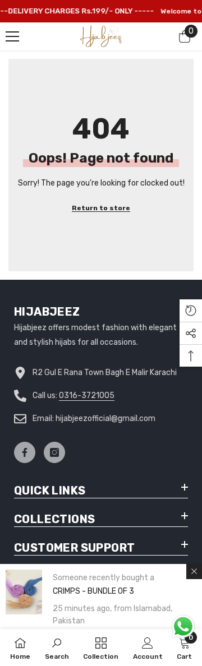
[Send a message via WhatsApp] (183, 626)
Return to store (101, 208)
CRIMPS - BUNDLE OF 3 (93, 591)
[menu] (12, 36)
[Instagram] (54, 452)
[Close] (194, 571)
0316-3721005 (86, 395)
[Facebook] (24, 452)
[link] (57, 647)
